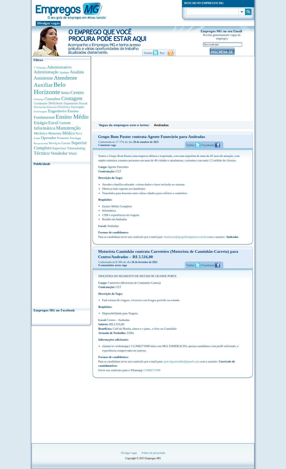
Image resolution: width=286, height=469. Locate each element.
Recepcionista (41, 143)
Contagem (71, 98)
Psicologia (75, 138)
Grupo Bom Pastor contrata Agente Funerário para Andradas (151, 136)
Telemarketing (76, 148)
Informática (44, 128)
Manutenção (68, 128)
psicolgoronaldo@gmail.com (181, 361)
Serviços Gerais (59, 143)
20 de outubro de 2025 (146, 142)
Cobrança (39, 99)
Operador (48, 138)
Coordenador (41, 103)
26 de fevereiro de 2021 (145, 262)
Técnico (42, 153)
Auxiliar (43, 85)
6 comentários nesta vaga (112, 265)
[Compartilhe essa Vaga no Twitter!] (198, 145)
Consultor (52, 99)
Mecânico (40, 133)
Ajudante (64, 72)
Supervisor (59, 148)
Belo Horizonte (50, 88)
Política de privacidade (153, 453)
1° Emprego (40, 67)
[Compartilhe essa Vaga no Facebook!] (217, 145)
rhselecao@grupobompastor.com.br (185, 237)
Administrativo (59, 67)
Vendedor (59, 153)
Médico (68, 133)
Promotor (63, 138)
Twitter (190, 145)
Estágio (40, 122)
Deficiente (55, 103)
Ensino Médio (72, 116)
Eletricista (52, 107)
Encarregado (77, 107)
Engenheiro (57, 111)
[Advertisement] (61, 235)
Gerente (65, 123)
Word (72, 153)
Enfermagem (40, 111)
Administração (46, 72)
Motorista (54, 133)
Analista (77, 72)
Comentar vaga (107, 145)
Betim (65, 93)
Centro (77, 92)
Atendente (65, 77)
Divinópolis (40, 107)
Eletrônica (64, 107)
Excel (53, 122)
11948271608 (151, 370)
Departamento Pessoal (75, 103)
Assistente (43, 78)
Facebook (207, 145)
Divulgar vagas (48, 23)
